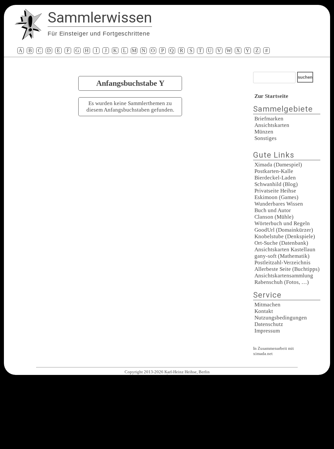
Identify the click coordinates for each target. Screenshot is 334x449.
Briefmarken (268, 119)
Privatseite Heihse (275, 191)
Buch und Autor (272, 210)
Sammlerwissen (100, 17)
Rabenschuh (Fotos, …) (281, 282)
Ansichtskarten (271, 125)
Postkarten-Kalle (273, 171)
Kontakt (263, 311)
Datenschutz (268, 324)
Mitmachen (267, 305)
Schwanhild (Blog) (276, 184)
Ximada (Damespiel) (278, 165)
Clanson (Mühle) (274, 217)
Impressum (267, 331)
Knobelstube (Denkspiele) (284, 236)
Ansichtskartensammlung (283, 275)
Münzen (263, 132)
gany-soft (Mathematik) (282, 256)
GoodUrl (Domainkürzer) (283, 230)
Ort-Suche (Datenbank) (281, 243)
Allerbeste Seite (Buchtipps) (287, 269)
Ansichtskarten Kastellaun (284, 249)
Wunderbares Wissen (278, 204)
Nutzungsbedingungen (280, 318)
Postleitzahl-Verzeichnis (282, 262)
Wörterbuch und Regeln (282, 223)
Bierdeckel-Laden (275, 178)
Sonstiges (265, 138)
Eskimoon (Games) (276, 197)
